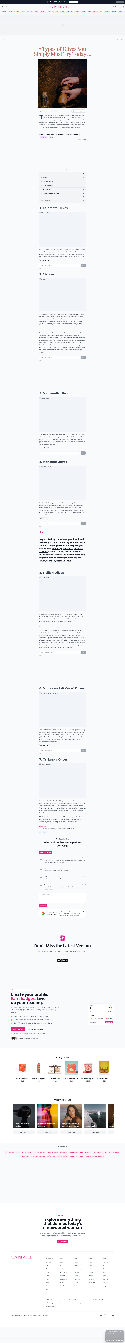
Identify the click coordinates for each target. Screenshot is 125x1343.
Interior (76, 1272)
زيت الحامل (25, 1156)
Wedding (23, 11)
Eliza (42, 111)
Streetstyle (92, 1282)
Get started (109, 1022)
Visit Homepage (62, 1241)
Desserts (105, 1262)
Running (105, 1279)
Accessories (107, 11)
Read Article (27, 1132)
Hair (32, 11)
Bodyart (48, 1262)
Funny (10, 11)
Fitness (37, 11)
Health (72, 11)
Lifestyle (105, 1272)
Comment (43, 906)
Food (28, 11)
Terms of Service (51, 1306)
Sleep (76, 1282)
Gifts (90, 1269)
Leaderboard (93, 1022)
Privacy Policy (96, 1303)
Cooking (120, 11)
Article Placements (97, 1299)
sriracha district (85, 1152)
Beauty (105, 1258)
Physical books (43, 137)
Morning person (44, 832)
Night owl (52, 832)
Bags (67, 11)
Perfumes (91, 1279)
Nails (47, 1279)
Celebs (76, 1262)
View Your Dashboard (36, 1029)
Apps (49, 11)
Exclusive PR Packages (75, 1303)
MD (55, 111)
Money (76, 1275)
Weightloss (83, 11)
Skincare (62, 1282)
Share (83, 111)
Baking (91, 1258)
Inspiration (95, 11)
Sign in (43, 1033)
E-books (51, 137)
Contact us (49, 1299)
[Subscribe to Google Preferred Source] (49, 913)
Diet (47, 1265)
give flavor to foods (111, 1152)
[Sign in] (122, 6)
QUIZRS (84, 139)
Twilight (76, 1286)
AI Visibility (72, 1299)
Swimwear (43, 11)
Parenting (16, 11)
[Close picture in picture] (107, 1332)
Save (76, 111)
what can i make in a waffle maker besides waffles (49, 1156)
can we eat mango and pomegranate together (87, 1156)
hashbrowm (73, 1152)
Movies (91, 1275)
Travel (62, 1286)
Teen (89, 11)
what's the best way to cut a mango (19, 1152)
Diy (52, 11)
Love (47, 1275)
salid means (97, 1152)
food (4, 39)
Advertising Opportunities (53, 1303)
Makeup (62, 1275)
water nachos (40, 1152)
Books (77, 11)
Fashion (114, 11)
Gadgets (62, 11)
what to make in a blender (57, 1152)
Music (101, 11)
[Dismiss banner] (83, 911)
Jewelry (91, 1272)
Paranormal (63, 1279)
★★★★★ (120, 39)
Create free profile (17, 1029)
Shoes (57, 11)
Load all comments (45, 852)
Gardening (4, 11)
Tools (47, 1289)
